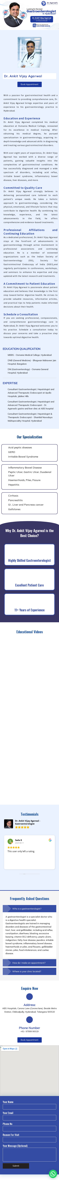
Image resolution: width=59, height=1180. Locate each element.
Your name (8, 1102)
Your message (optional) (15, 1146)
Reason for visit (11, 1135)
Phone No (7, 1124)
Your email (8, 1113)
